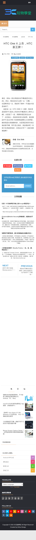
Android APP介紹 (8, 457)
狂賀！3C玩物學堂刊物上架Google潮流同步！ (16, 203)
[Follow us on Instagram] (33, 511)
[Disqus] (18, 306)
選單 (29, 2)
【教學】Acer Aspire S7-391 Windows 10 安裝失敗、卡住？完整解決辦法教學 (13, 414)
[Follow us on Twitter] (7, 511)
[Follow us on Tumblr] (3, 515)
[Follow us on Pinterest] (29, 511)
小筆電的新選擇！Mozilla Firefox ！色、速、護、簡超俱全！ (17, 249)
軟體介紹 (6, 466)
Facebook (18, 166)
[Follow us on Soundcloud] (11, 515)
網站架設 (6, 462)
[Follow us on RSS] (14, 511)
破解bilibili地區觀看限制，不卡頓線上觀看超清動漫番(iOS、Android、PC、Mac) (13, 396)
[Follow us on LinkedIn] (7, 515)
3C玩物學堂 (15, 57)
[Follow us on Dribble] (22, 511)
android (22, 57)
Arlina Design (22, 527)
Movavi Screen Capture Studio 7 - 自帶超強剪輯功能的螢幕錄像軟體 (13, 432)
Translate (17, 487)
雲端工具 (6, 470)
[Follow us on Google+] (11, 511)
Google (8, 166)
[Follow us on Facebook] (3, 511)
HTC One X (29, 57)
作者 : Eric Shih (18, 139)
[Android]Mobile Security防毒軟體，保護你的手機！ (17, 217)
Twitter (29, 166)
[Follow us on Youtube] (18, 511)
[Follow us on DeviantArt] (25, 511)
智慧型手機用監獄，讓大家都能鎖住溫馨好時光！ (17, 233)
